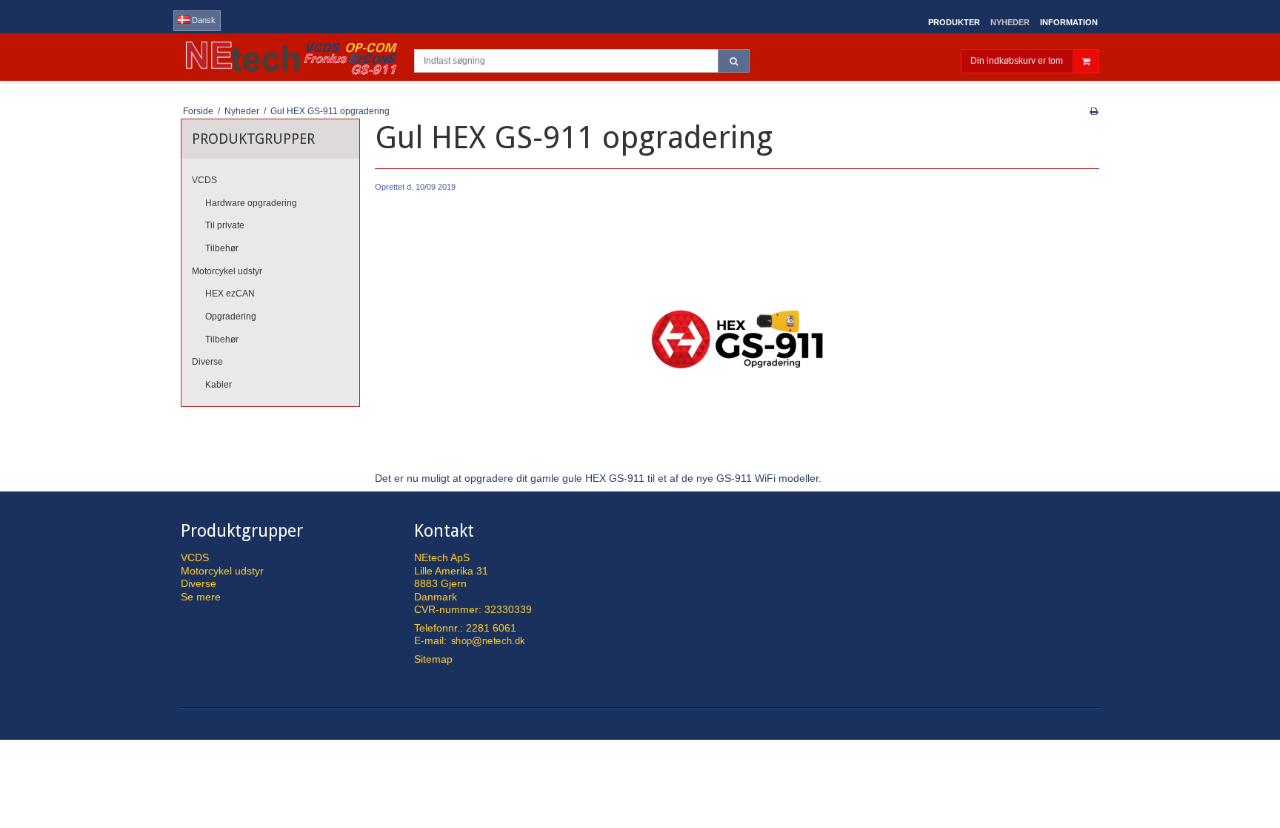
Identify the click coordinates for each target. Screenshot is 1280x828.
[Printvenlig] (1093, 111)
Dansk (203, 20)
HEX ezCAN (230, 293)
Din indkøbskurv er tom (1016, 61)
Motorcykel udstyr (227, 271)
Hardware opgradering (251, 203)
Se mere (201, 597)
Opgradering (230, 316)
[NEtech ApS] (290, 57)
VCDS (204, 180)
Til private (224, 225)
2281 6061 (491, 628)
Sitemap (433, 659)
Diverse (207, 362)
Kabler (218, 385)
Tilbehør (222, 248)
